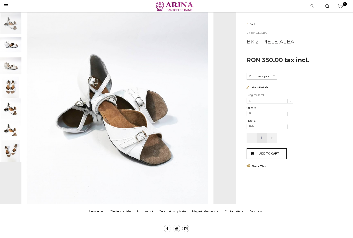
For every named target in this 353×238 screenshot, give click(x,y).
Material (252, 120)
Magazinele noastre (205, 211)
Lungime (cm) (256, 95)
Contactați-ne (234, 211)
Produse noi (145, 211)
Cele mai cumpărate (172, 211)
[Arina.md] (175, 5)
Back (252, 24)
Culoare (252, 107)
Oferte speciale (120, 211)
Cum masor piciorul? (262, 76)
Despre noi (256, 211)
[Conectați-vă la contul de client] (312, 6)
